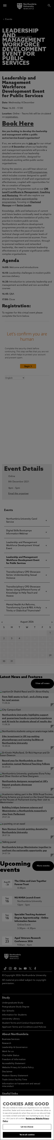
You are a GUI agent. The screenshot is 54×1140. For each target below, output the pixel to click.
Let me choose (27, 1127)
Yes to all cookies (27, 1135)
